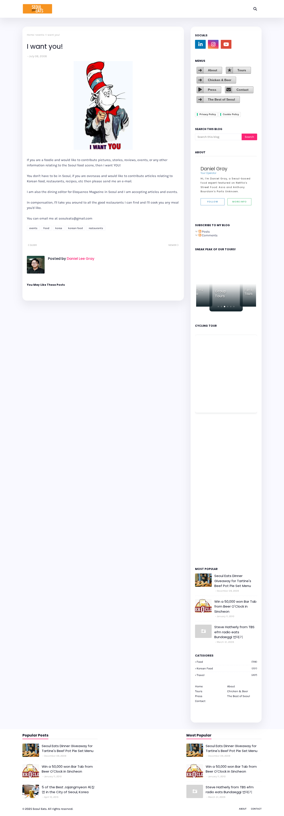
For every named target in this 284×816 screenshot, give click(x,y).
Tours (241, 70)
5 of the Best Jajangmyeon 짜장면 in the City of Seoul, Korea (68, 790)
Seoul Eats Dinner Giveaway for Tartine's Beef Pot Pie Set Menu (232, 580)
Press (212, 89)
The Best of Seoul (221, 99)
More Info (239, 201)
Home (30, 34)
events (40, 34)
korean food (75, 228)
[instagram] (213, 44)
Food (46, 228)
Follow (212, 201)
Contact (242, 89)
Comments (209, 235)
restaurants (96, 228)
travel (227, 675)
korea (58, 228)
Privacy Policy (207, 114)
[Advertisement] (208, 489)
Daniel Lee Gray (80, 258)
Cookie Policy (231, 114)
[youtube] (226, 44)
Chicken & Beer (219, 80)
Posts (205, 231)
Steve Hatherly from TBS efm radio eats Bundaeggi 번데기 (234, 632)
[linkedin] (200, 44)
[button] (218, 306)
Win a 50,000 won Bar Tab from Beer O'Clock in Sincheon (235, 606)
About (212, 70)
